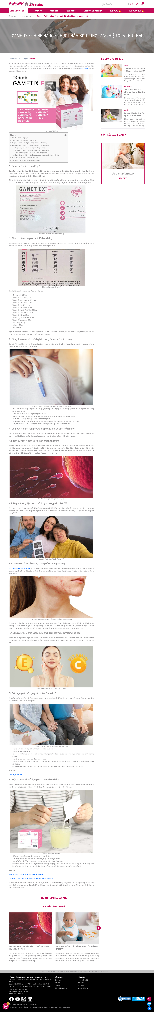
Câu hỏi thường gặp (61, 988)
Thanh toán (81, 983)
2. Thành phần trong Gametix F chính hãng (23, 140)
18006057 (20, 993)
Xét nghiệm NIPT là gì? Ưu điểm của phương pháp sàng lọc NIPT (134, 92)
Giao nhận (81, 985)
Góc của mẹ (26, 16)
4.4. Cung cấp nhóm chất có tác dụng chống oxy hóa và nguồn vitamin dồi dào (36, 155)
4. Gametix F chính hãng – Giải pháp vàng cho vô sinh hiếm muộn (29, 145)
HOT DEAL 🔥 (115, 11)
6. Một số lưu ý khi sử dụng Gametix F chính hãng (25, 160)
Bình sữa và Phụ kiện (93, 11)
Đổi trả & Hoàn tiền (83, 980)
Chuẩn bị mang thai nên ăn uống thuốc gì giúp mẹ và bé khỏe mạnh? (31, 879)
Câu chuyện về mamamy (123, 174)
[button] (99, 928)
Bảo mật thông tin (83, 988)
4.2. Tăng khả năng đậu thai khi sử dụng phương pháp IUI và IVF (31, 150)
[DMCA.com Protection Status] (138, 999)
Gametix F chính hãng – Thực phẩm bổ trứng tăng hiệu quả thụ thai (62, 16)
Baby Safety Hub (17, 11)
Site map (57, 983)
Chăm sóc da (70, 11)
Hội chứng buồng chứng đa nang (19, 568)
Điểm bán (58, 980)
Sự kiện (57, 985)
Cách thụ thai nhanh (15, 775)
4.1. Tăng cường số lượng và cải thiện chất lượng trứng (29, 148)
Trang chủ (13, 16)
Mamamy (32, 59)
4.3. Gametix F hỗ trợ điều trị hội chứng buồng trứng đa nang (30, 153)
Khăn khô (54, 11)
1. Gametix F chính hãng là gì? (19, 138)
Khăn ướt (38, 11)
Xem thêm (123, 178)
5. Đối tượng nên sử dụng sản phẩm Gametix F (24, 158)
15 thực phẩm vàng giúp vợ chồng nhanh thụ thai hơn (26, 874)
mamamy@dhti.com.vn (20, 989)
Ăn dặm (126, 65)
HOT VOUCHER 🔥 (136, 11)
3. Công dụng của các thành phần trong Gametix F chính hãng (28, 143)
